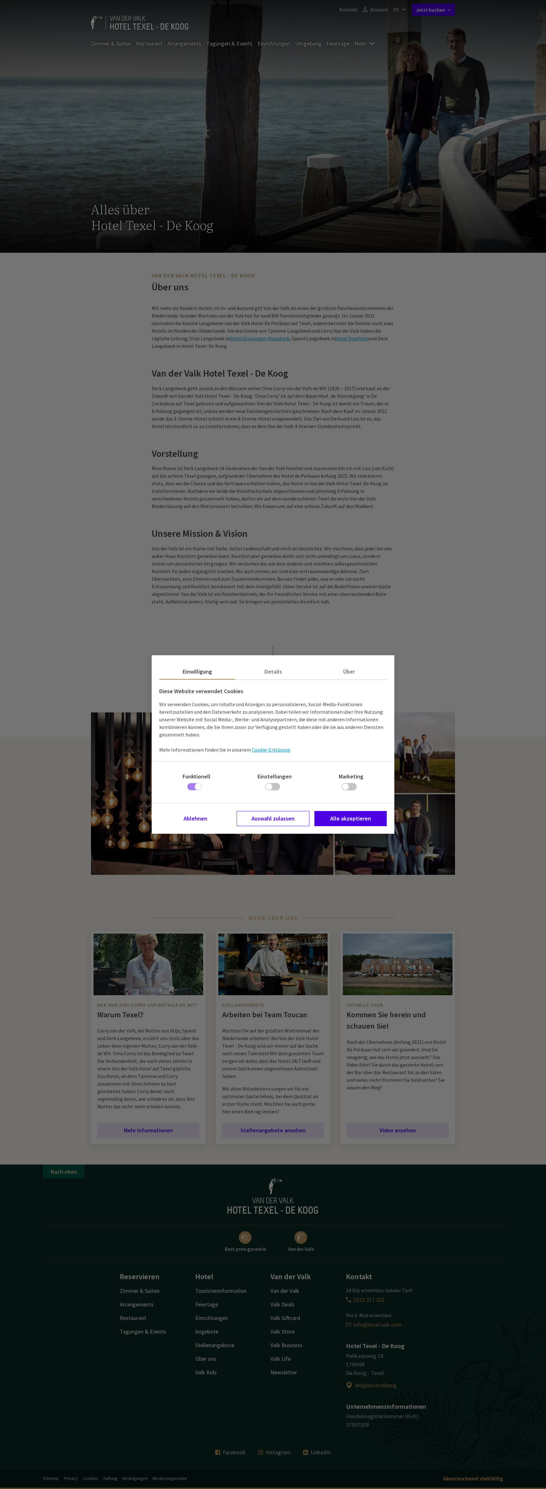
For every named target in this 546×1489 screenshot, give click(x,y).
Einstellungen (275, 776)
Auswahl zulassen (273, 818)
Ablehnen (195, 818)
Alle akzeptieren (350, 818)
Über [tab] (349, 671)
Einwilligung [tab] (197, 671)
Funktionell (196, 776)
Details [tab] (273, 671)
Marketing (351, 776)
